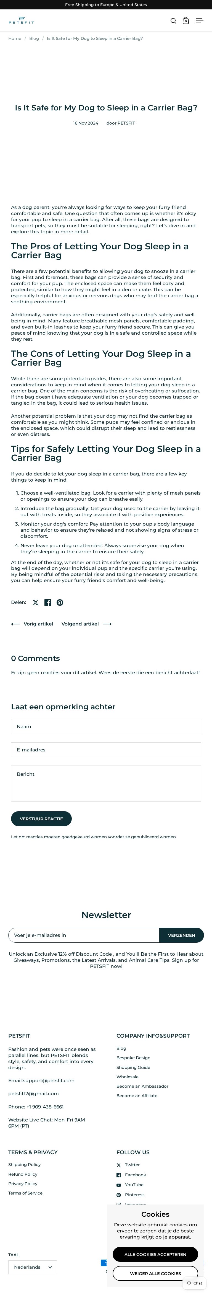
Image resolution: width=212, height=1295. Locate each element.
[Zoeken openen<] (173, 21)
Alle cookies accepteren (155, 1254)
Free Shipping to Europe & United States (106, 5)
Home (14, 38)
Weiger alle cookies (155, 1273)
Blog (34, 38)
